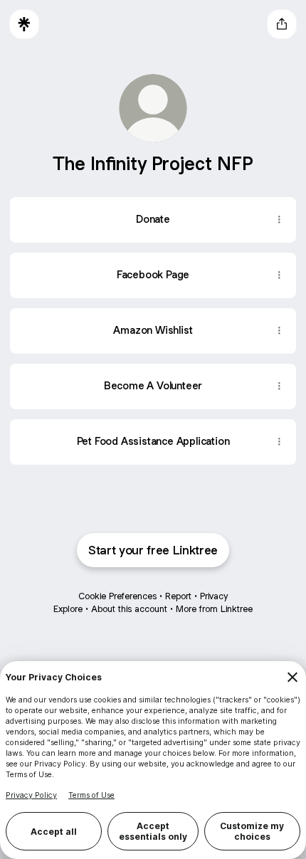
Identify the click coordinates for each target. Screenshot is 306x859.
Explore (68, 609)
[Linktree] (24, 24)
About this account (129, 609)
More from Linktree (214, 609)
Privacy (214, 596)
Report (178, 596)
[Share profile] (282, 24)
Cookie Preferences (117, 596)
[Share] (278, 219)
